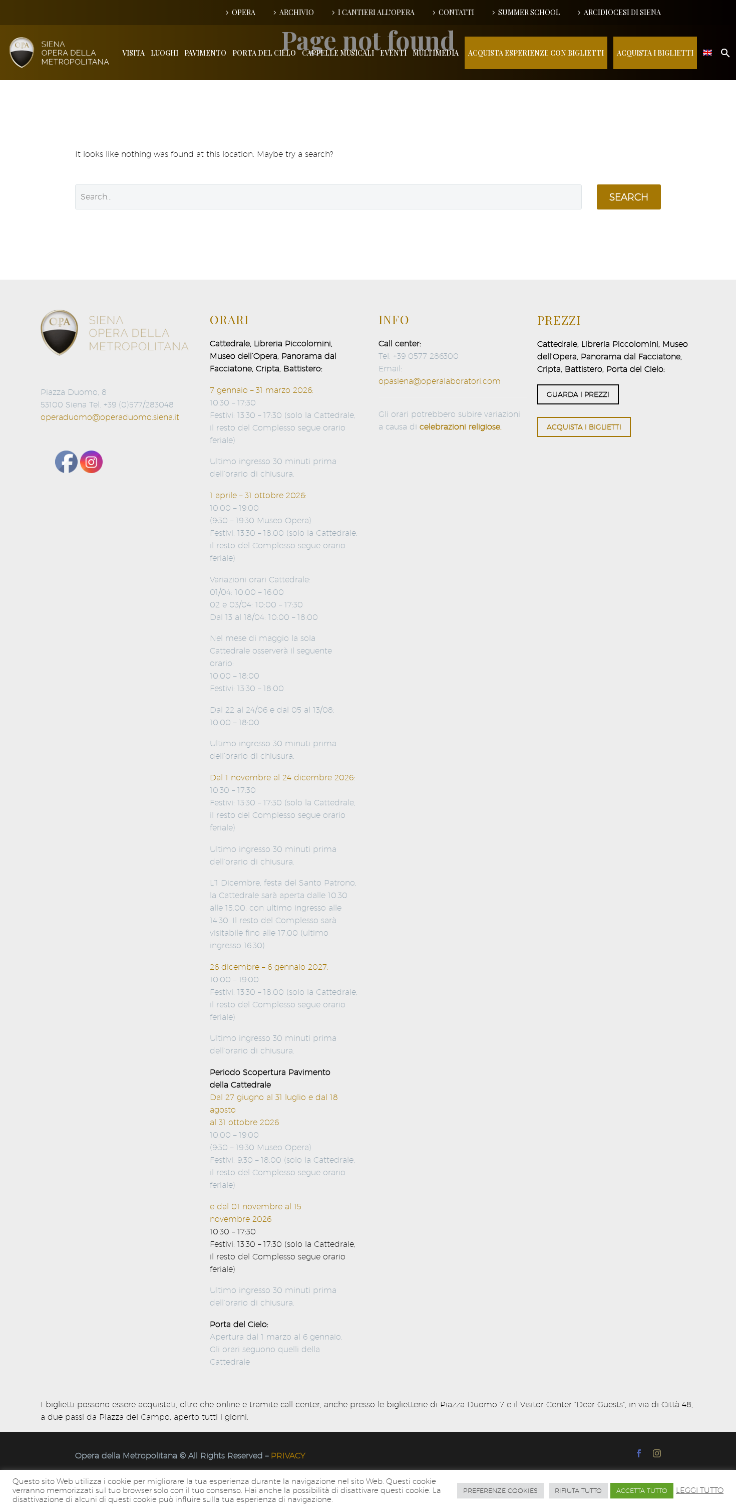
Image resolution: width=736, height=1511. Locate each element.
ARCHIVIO (296, 12)
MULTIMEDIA (436, 53)
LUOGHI (164, 53)
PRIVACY (288, 1455)
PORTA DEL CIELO (264, 53)
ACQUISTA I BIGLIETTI (655, 53)
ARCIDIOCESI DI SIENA (622, 12)
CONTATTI (456, 12)
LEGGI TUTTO (699, 1490)
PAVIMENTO (205, 53)
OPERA (243, 12)
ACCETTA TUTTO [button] (641, 1490)
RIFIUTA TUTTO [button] (578, 1490)
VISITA (133, 53)
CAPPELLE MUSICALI (338, 53)
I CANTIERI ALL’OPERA (376, 12)
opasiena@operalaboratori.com (440, 381)
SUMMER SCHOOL (529, 12)
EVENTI (393, 53)
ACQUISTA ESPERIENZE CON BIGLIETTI (536, 53)
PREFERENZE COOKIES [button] (500, 1490)
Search (628, 196)
